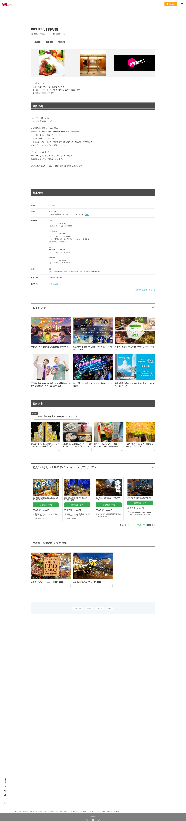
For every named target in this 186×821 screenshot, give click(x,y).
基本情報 (38, 192)
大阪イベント (63, 811)
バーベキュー (129, 525)
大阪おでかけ (53, 811)
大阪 (89, 608)
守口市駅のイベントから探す (96, 811)
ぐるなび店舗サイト (56, 284)
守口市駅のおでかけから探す (78, 811)
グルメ (99, 608)
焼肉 (109, 608)
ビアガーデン (141, 525)
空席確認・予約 (46, 505)
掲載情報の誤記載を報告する (145, 290)
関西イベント (44, 811)
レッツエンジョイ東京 (21, 811)
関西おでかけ (34, 811)
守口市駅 (78, 608)
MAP (87, 214)
